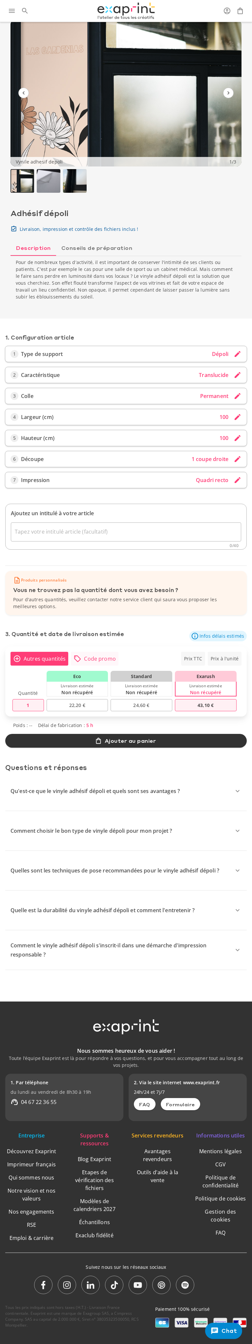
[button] (218, 636)
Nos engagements (31, 1211)
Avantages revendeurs (157, 1155)
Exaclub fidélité (94, 1235)
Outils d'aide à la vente (157, 1176)
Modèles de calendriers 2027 (94, 1205)
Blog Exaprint (94, 1159)
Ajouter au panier (130, 740)
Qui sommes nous (31, 1177)
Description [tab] (33, 247)
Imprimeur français (31, 1164)
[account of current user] (227, 10)
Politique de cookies (220, 1198)
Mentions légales (220, 1151)
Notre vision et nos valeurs (31, 1194)
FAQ (144, 1104)
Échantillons (94, 1222)
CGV (220, 1164)
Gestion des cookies (220, 1215)
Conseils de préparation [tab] (97, 247)
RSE (31, 1224)
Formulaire (180, 1104)
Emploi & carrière (32, 1238)
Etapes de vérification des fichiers (94, 1180)
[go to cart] (240, 10)
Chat (228, 1330)
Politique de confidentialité (220, 1181)
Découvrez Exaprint (31, 1151)
